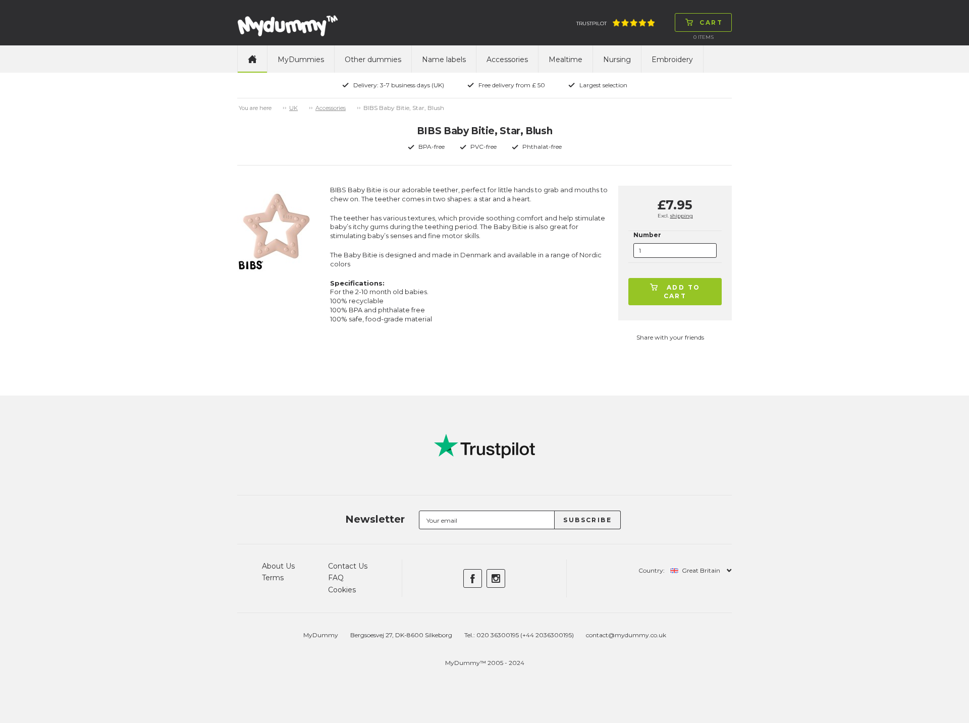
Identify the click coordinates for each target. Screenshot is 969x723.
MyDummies (301, 59)
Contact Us (347, 566)
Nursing (617, 59)
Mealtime (565, 59)
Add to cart (682, 292)
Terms (273, 577)
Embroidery (672, 59)
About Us (278, 566)
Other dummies (373, 59)
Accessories (507, 59)
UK (293, 108)
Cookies (342, 589)
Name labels (444, 59)
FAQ (336, 577)
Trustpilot (591, 23)
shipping (681, 215)
